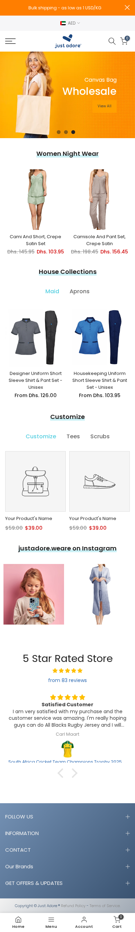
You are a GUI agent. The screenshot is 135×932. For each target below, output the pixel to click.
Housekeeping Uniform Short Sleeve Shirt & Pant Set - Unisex (99, 380)
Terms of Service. (105, 905)
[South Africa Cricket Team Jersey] (67, 749)
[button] (62, 773)
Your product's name (28, 518)
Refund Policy (73, 905)
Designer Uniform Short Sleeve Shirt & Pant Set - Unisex (35, 380)
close (127, 7)
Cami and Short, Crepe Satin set (35, 240)
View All (104, 106)
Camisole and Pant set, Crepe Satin (99, 240)
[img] (67, 670)
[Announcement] (65, 8)
